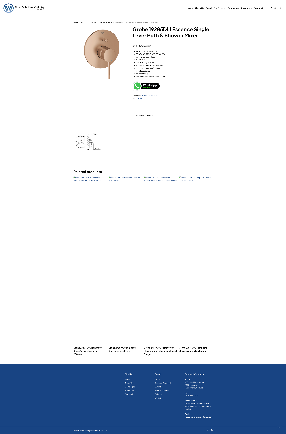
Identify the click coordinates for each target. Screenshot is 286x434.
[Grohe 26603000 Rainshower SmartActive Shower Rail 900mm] (90, 260)
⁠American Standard (163, 383)
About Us (128, 383)
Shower (93, 22)
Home (76, 22)
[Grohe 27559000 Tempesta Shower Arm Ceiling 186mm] (195, 260)
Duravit (158, 387)
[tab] (143, 115)
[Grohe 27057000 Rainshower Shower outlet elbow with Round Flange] (160, 260)
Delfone (158, 394)
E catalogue (130, 387)
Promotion (129, 390)
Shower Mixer (104, 22)
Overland (158, 398)
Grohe (140, 98)
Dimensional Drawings (143, 115)
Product (84, 22)
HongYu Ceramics (162, 390)
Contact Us (129, 394)
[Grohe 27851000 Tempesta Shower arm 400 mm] (125, 260)
